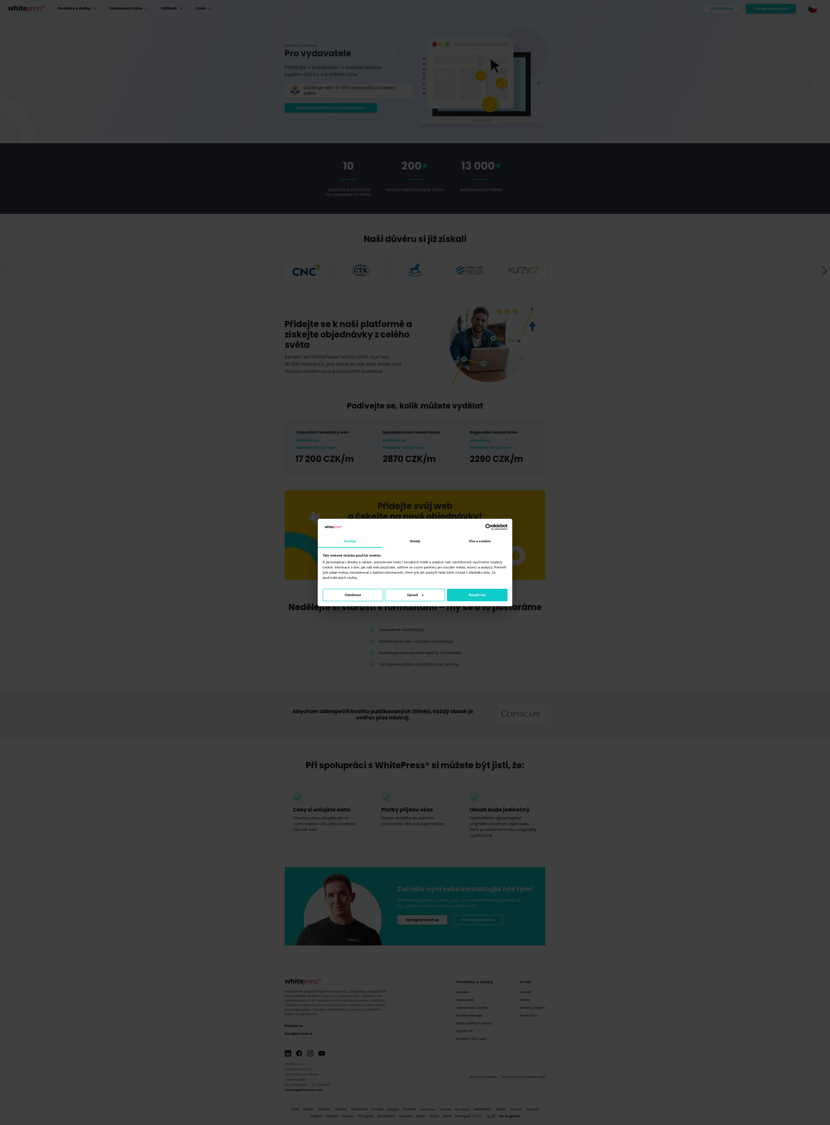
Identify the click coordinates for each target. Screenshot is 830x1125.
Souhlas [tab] (350, 541)
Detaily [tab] (415, 541)
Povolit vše (477, 595)
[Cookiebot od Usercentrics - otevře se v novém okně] (489, 527)
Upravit (412, 595)
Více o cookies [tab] (480, 541)
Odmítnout (353, 595)
